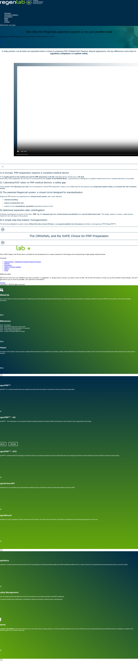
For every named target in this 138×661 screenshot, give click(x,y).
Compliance (8, 16)
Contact (7, 22)
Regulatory (8, 265)
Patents (6, 263)
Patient (6, 269)
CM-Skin (13, 444)
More (2, 368)
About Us (4, 295)
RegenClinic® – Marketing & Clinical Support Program (22, 262)
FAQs (6, 270)
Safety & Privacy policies (12, 267)
